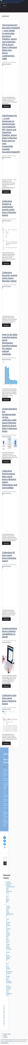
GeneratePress (4, 1043)
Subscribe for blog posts (6, 863)
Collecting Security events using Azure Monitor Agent (9, 276)
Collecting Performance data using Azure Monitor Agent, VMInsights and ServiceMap (9, 479)
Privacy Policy (7, 1034)
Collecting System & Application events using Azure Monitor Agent (9, 208)
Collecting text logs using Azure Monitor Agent (9, 699)
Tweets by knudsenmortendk (4, 1015)
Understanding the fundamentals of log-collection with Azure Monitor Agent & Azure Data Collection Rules (9, 420)
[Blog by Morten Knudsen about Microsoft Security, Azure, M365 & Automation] (14, 2)
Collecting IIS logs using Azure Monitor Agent (9, 556)
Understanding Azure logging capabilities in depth (9, 632)
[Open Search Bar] (1, 10)
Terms (5, 1035)
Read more (6, 106)
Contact (5, 1037)
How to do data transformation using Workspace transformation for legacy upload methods (9, 344)
